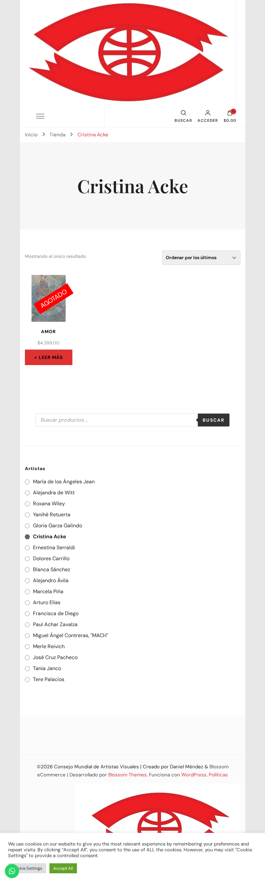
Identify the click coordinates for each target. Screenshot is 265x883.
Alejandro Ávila (51, 580)
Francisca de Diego (56, 613)
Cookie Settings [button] (27, 868)
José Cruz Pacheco (55, 657)
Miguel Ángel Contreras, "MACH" (70, 635)
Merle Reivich (49, 646)
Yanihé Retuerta (51, 514)
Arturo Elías (46, 602)
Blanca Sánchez (51, 569)
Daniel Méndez (186, 766)
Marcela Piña (48, 591)
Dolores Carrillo (51, 558)
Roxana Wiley (49, 503)
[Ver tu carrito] (230, 114)
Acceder (207, 120)
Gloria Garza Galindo (57, 525)
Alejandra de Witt (54, 492)
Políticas (218, 775)
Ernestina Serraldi (54, 547)
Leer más (51, 357)
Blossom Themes (127, 775)
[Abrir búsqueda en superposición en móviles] (132, 420)
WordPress (194, 775)
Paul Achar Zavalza (55, 624)
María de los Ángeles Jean (64, 481)
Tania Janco (47, 668)
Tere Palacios (48, 679)
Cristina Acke (49, 536)
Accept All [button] (63, 868)
